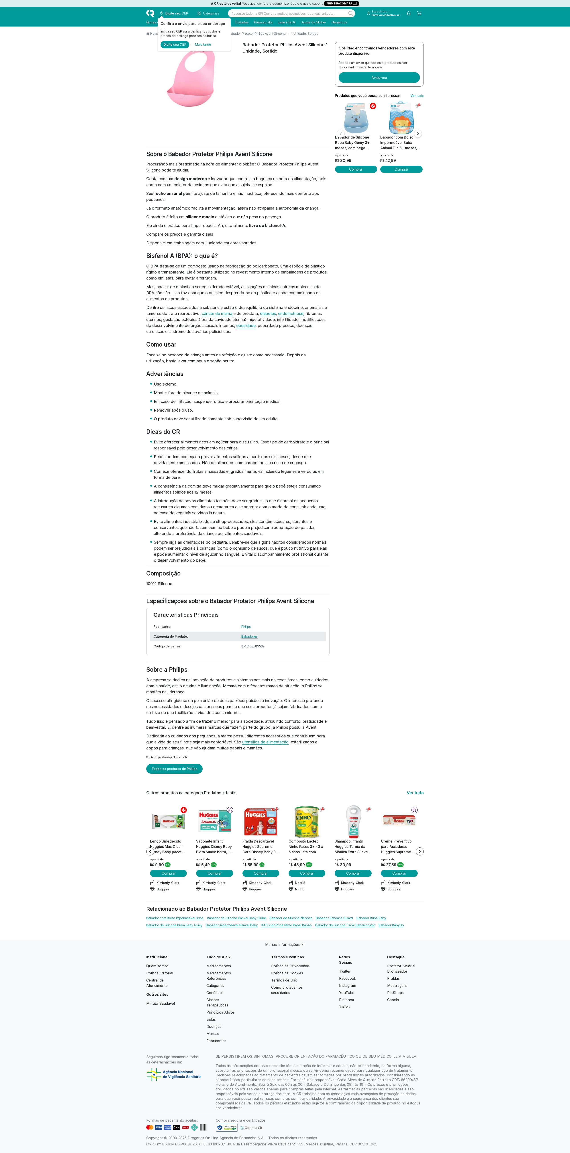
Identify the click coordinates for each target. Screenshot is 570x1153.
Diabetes (242, 22)
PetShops (395, 992)
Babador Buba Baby (371, 918)
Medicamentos (218, 966)
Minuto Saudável (160, 1003)
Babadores (249, 636)
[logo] (150, 13)
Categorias (215, 985)
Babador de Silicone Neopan (291, 918)
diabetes (268, 313)
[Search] (350, 13)
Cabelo (393, 1000)
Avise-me (379, 77)
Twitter (345, 971)
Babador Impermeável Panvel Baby (232, 925)
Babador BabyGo (391, 925)
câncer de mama (217, 313)
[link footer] (227, 1128)
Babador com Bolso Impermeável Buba (175, 918)
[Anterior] (341, 134)
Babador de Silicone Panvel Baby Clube (236, 918)
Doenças (213, 1026)
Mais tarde (203, 44)
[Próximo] (418, 134)
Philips (246, 627)
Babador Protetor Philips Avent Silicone (257, 33)
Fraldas (393, 978)
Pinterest (346, 1000)
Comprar (356, 169)
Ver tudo (417, 96)
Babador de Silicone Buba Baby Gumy (174, 925)
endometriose (290, 313)
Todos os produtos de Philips (174, 769)
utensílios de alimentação (265, 742)
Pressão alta (263, 22)
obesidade (246, 325)
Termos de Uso (284, 980)
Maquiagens (397, 985)
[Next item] (420, 851)
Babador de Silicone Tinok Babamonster (345, 925)
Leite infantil (286, 22)
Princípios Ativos (220, 1012)
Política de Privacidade (290, 966)
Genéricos (339, 22)
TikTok (344, 1007)
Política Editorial (159, 973)
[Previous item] (150, 851)
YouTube (346, 992)
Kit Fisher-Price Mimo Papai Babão (286, 925)
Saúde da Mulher (313, 22)
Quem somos (157, 966)
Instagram (347, 985)
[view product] (356, 118)
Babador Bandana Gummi (334, 918)
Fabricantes (216, 1041)
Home (154, 33)
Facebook (347, 978)
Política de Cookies (287, 973)
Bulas (211, 1019)
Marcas (212, 1033)
